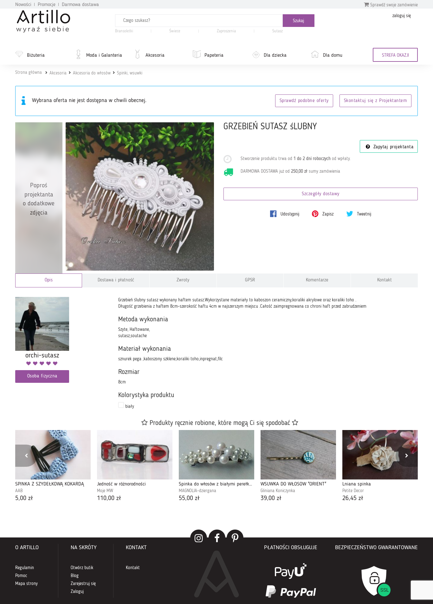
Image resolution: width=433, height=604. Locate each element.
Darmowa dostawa (80, 4)
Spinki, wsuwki (129, 73)
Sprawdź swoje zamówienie (393, 5)
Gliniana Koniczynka (278, 491)
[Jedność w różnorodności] (134, 454)
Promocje (46, 4)
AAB (19, 491)
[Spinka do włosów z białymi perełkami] (216, 454)
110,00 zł (109, 498)
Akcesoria (155, 55)
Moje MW (105, 491)
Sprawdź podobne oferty (304, 101)
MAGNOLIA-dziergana (197, 491)
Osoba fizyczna (42, 376)
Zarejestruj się (83, 584)
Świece (174, 31)
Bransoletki (124, 31)
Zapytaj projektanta (392, 147)
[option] (53, 466)
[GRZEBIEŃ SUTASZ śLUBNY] (140, 196)
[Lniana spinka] (380, 454)
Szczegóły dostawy (320, 194)
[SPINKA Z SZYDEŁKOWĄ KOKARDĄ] (53, 454)
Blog (75, 576)
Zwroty (183, 280)
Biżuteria (36, 55)
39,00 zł (271, 498)
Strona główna (28, 72)
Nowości (23, 4)
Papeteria (213, 55)
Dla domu (332, 55)
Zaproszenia (226, 31)
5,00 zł (24, 498)
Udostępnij (289, 214)
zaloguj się (401, 16)
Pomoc (21, 576)
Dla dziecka (275, 55)
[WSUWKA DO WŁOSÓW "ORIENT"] (298, 454)
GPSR (250, 280)
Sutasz (277, 31)
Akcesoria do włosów (92, 73)
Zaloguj (77, 591)
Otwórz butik (82, 568)
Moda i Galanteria (104, 55)
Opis (49, 280)
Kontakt (384, 280)
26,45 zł (352, 498)
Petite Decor (353, 491)
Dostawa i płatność (116, 280)
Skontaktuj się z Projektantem (375, 101)
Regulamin (24, 568)
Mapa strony (26, 584)
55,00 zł (189, 498)
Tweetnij (363, 214)
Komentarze (317, 280)
